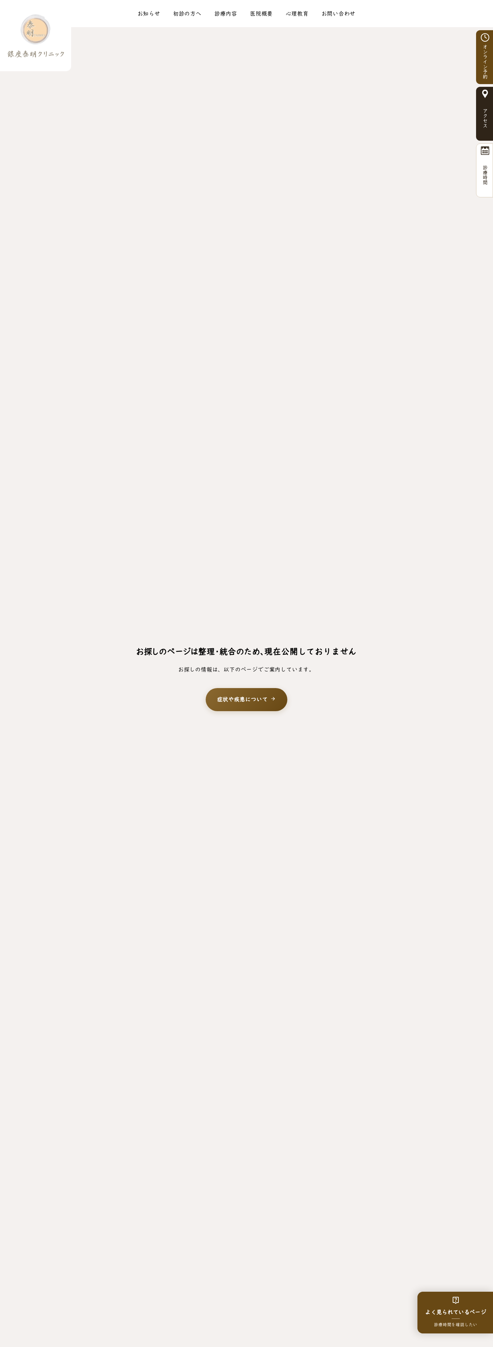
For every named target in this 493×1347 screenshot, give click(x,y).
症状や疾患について (246, 699)
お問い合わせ (339, 13)
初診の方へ (187, 13)
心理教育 (297, 13)
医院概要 (261, 13)
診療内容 (225, 13)
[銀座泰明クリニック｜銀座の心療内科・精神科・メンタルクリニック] (35, 35)
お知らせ (149, 13)
